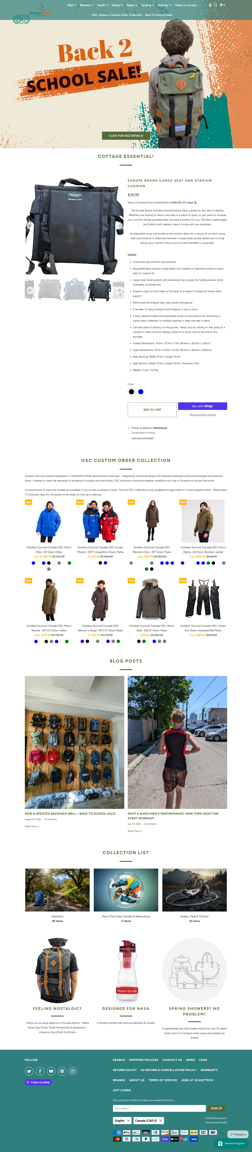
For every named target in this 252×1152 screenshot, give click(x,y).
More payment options (202, 414)
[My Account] (210, 5)
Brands (119, 1080)
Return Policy (125, 1070)
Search (119, 1060)
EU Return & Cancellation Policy (169, 1070)
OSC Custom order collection (126, 460)
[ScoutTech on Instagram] (74, 1071)
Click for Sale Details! (126, 135)
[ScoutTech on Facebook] (41, 1071)
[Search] (215, 5)
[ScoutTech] (40, 10)
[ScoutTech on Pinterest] (63, 1071)
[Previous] (30, 225)
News (190, 1060)
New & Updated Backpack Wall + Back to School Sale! (70, 814)
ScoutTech (220, 1118)
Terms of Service (163, 1080)
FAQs (203, 1060)
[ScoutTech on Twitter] (30, 1071)
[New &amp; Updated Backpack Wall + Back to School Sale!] (74, 742)
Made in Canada (185, 5)
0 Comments (50, 819)
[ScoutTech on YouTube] (52, 1071)
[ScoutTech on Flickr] (80, 1071)
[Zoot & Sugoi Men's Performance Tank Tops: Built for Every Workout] (177, 742)
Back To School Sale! (158, 15)
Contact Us (172, 1060)
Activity (163, 5)
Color (131, 384)
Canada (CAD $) (146, 1120)
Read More (31, 826)
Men (70, 5)
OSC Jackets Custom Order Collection (117, 15)
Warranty (209, 1070)
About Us (137, 1080)
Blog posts (126, 661)
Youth (101, 5)
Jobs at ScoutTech (197, 1080)
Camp (116, 5)
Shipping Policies (143, 1060)
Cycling (146, 5)
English (120, 1120)
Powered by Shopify (216, 1122)
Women (85, 5)
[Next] (119, 225)
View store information (143, 438)
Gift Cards (122, 1090)
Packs (131, 5)
